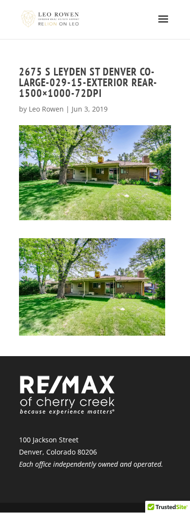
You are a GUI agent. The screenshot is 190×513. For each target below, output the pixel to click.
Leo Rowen (46, 109)
